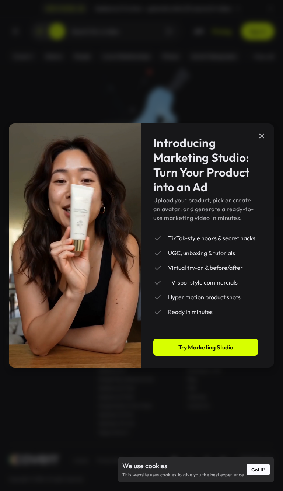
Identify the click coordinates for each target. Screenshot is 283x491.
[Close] (261, 136)
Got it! (258, 470)
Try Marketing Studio (205, 347)
